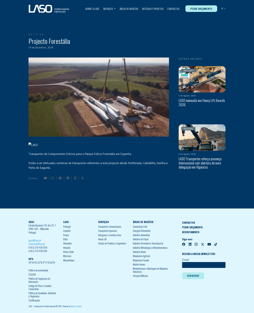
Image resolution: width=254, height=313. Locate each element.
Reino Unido (68, 252)
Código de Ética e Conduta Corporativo (40, 287)
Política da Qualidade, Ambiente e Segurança (42, 294)
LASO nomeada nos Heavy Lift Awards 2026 (202, 102)
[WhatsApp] (52, 178)
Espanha (66, 231)
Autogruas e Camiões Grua (109, 235)
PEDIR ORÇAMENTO (192, 227)
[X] (82, 178)
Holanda (66, 247)
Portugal (67, 226)
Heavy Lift (102, 239)
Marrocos (67, 256)
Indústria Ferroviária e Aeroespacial (148, 243)
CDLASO (32, 274)
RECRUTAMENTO (190, 232)
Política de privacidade (38, 270)
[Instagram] (75, 178)
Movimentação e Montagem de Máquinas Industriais (150, 270)
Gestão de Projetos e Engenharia (112, 243)
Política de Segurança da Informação (39, 280)
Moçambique (68, 260)
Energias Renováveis (141, 231)
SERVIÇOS (103, 222)
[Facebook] (60, 178)
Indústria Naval (139, 252)
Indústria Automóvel (141, 235)
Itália (65, 239)
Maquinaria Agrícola (141, 256)
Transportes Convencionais (109, 226)
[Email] (45, 178)
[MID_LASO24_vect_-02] (49, 9)
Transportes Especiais (107, 231)
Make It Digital (76, 306)
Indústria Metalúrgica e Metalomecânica (150, 247)
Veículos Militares (140, 276)
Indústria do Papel (140, 239)
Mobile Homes (139, 264)
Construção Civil (140, 226)
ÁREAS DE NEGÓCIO (143, 222)
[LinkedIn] (68, 178)
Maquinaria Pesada (141, 260)
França (66, 235)
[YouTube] (209, 244)
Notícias (36, 34)
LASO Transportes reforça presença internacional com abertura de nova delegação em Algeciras (200, 163)
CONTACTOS (188, 222)
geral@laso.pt (35, 240)
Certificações (34, 300)
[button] (114, 8)
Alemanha (67, 243)
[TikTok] (215, 244)
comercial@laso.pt (37, 244)
